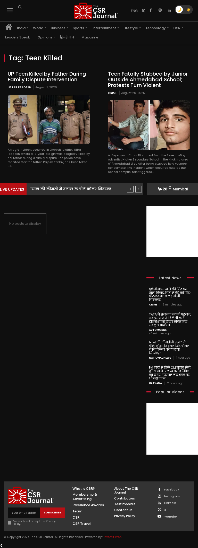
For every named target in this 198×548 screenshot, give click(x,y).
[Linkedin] (169, 10)
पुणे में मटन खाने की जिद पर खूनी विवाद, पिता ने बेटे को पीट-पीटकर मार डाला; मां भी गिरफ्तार (170, 294)
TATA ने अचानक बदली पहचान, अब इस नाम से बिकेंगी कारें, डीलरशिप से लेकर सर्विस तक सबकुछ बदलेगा (170, 319)
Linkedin (170, 503)
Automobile (158, 330)
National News (160, 358)
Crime (112, 93)
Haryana (155, 383)
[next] (138, 189)
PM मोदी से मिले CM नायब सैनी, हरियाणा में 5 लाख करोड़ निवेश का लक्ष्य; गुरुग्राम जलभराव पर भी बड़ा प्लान (170, 372)
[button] (19, 7)
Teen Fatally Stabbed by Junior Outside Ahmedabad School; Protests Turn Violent (148, 79)
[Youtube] (159, 516)
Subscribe (52, 512)
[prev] (130, 189)
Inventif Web (112, 537)
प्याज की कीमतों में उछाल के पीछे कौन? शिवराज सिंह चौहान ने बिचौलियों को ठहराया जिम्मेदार (169, 347)
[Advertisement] (172, 231)
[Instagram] (160, 10)
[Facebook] (150, 10)
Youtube (170, 517)
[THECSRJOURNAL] (96, 11)
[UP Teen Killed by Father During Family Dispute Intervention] (49, 119)
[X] (159, 510)
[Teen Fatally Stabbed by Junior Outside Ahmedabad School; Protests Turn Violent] (149, 125)
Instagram (172, 496)
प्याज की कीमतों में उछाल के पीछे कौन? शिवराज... (72, 188)
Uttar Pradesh (19, 87)
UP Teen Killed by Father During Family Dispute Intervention (47, 76)
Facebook (171, 489)
